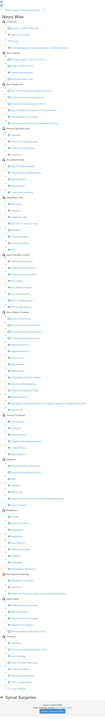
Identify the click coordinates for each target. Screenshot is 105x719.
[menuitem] (1, 6)
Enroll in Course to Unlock (52, 711)
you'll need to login (64, 707)
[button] (1, 2)
